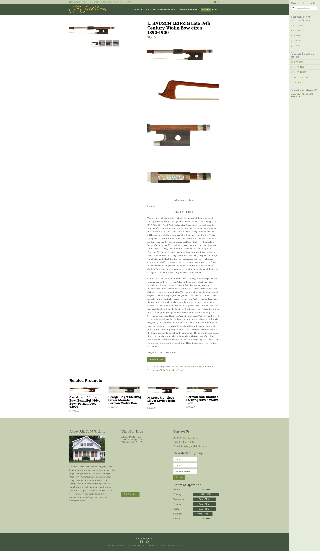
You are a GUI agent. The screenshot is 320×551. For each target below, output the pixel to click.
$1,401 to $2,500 (299, 77)
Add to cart (157, 359)
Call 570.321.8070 (78, 2)
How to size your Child (119, 546)
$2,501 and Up (298, 82)
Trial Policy (152, 546)
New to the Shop (205, 366)
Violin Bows (177, 370)
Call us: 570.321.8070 (302, 94)
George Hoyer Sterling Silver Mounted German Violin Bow (124, 400)
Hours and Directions (170, 546)
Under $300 (297, 62)
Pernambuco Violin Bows (159, 370)
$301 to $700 (297, 67)
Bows (193, 366)
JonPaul (295, 45)
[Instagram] (217, 2)
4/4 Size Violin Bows (180, 366)
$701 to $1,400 (298, 72)
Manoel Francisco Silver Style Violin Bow (161, 401)
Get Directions (130, 494)
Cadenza (295, 30)
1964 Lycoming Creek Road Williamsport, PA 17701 (111, 2)
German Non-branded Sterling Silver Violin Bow (202, 400)
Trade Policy (138, 546)
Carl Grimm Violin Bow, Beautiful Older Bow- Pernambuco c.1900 (84, 402)
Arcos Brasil (298, 25)
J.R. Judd (295, 40)
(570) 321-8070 (190, 437)
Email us (295, 96)
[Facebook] (214, 2)
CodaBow (296, 35)
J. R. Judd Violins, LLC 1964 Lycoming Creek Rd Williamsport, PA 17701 (133, 439)
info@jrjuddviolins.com (194, 446)
